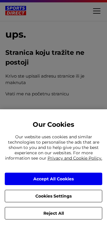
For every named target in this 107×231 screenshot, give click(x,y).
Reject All (53, 213)
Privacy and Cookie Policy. (75, 158)
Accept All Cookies (53, 179)
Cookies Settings (53, 196)
